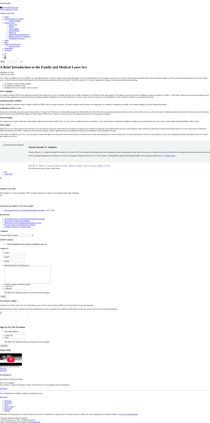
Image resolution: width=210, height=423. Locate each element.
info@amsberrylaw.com (10, 7)
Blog (6, 42)
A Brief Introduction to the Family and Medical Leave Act (27, 244)
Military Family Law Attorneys (19, 36)
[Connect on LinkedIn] (5, 56)
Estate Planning (14, 31)
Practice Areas (9, 23)
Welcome (3, 369)
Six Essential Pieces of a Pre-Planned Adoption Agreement (24, 210)
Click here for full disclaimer (128, 414)
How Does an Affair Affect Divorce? (17, 221)
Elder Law (12, 33)
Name (6, 253)
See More (3, 370)
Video (6, 40)
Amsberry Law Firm (7, 13)
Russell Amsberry (15, 21)
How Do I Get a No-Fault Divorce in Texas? (19, 225)
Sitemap (7, 411)
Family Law (13, 25)
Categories (3, 235)
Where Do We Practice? (12, 44)
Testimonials (8, 48)
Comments (8, 288)
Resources (7, 401)
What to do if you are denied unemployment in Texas (22, 223)
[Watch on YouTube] (5, 58)
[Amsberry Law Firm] (9, 9)
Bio (5, 172)
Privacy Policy (9, 407)
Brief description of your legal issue (17, 265)
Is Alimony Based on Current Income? (17, 227)
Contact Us (8, 50)
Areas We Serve (14, 46)
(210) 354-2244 (5, 3)
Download (3, 388)
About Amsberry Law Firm (13, 19)
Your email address (11, 331)
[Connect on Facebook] (4, 54)
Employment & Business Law (19, 34)
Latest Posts (8, 174)
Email (6, 257)
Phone (7, 261)
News (6, 405)
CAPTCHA (8, 286)
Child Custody (14, 29)
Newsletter (8, 403)
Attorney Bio (170, 156)
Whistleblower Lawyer (17, 38)
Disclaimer (8, 409)
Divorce (11, 27)
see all (30, 206)
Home (6, 17)
